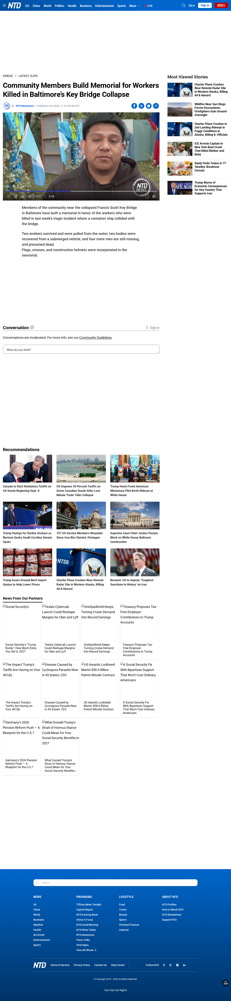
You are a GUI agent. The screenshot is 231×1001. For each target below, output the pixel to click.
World (36, 914)
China (36, 909)
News (37, 897)
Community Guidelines (95, 337)
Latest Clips (28, 76)
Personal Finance (129, 924)
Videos (8, 76)
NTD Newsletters (172, 914)
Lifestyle (126, 897)
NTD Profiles (169, 904)
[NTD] (39, 965)
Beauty (123, 914)
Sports (37, 945)
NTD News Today (86, 929)
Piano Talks (83, 939)
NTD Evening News (87, 914)
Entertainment (41, 939)
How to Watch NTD (172, 909)
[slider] (81, 191)
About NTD (170, 897)
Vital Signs (82, 945)
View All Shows (84, 950)
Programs (84, 897)
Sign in (205, 5)
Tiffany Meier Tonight (88, 904)
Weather (38, 924)
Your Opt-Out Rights (115, 990)
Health (37, 929)
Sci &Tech (39, 934)
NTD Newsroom (25, 105)
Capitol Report (84, 909)
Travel (123, 909)
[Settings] (154, 196)
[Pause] (8, 196)
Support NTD (169, 919)
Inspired (123, 929)
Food (122, 904)
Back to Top (225, 983)
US (34, 904)
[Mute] (29, 196)
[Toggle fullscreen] (147, 196)
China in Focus (84, 919)
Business (38, 919)
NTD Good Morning (87, 924)
